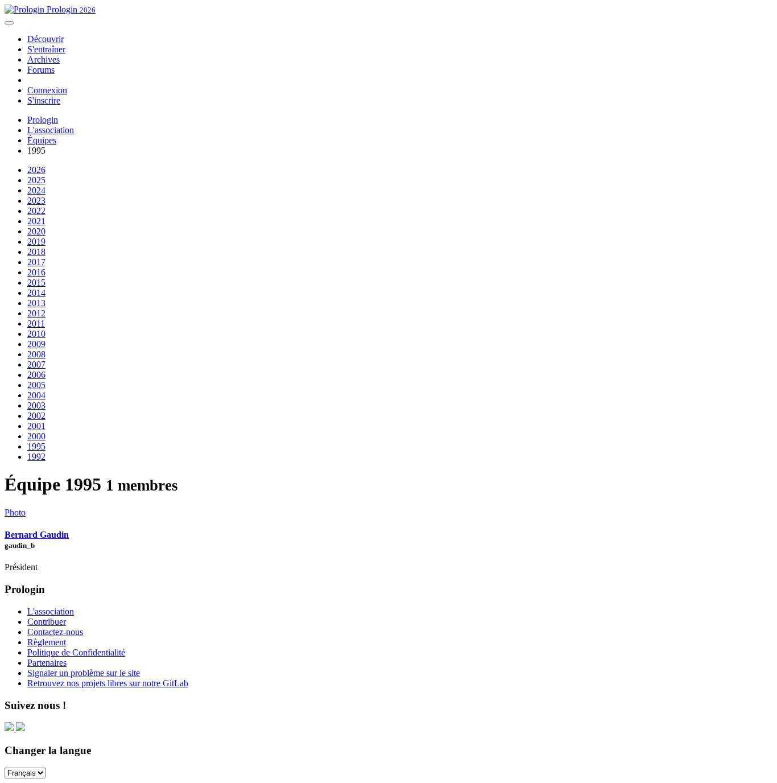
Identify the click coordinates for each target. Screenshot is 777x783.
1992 (36, 456)
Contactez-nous (55, 632)
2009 (36, 344)
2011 (36, 323)
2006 (36, 375)
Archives (43, 59)
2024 (36, 190)
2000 (36, 436)
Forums (41, 70)
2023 (36, 200)
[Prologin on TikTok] (20, 728)
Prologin (70, 9)
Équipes (41, 140)
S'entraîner (46, 49)
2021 (36, 221)
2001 (36, 426)
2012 (36, 313)
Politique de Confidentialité (76, 652)
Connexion (47, 90)
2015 (36, 282)
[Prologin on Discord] (10, 728)
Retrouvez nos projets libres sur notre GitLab (107, 683)
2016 (36, 272)
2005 (36, 385)
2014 (36, 293)
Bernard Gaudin (37, 534)
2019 (36, 241)
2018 (36, 252)
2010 (36, 334)
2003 (36, 405)
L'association (50, 130)
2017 (36, 262)
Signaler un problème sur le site (83, 673)
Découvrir (45, 39)
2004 (36, 395)
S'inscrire (43, 100)
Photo (15, 512)
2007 (36, 364)
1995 (36, 446)
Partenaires (47, 662)
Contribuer (46, 622)
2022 (36, 211)
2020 (36, 231)
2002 (36, 416)
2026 (36, 170)
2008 (36, 354)
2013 (36, 303)
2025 (36, 180)
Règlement (46, 642)
